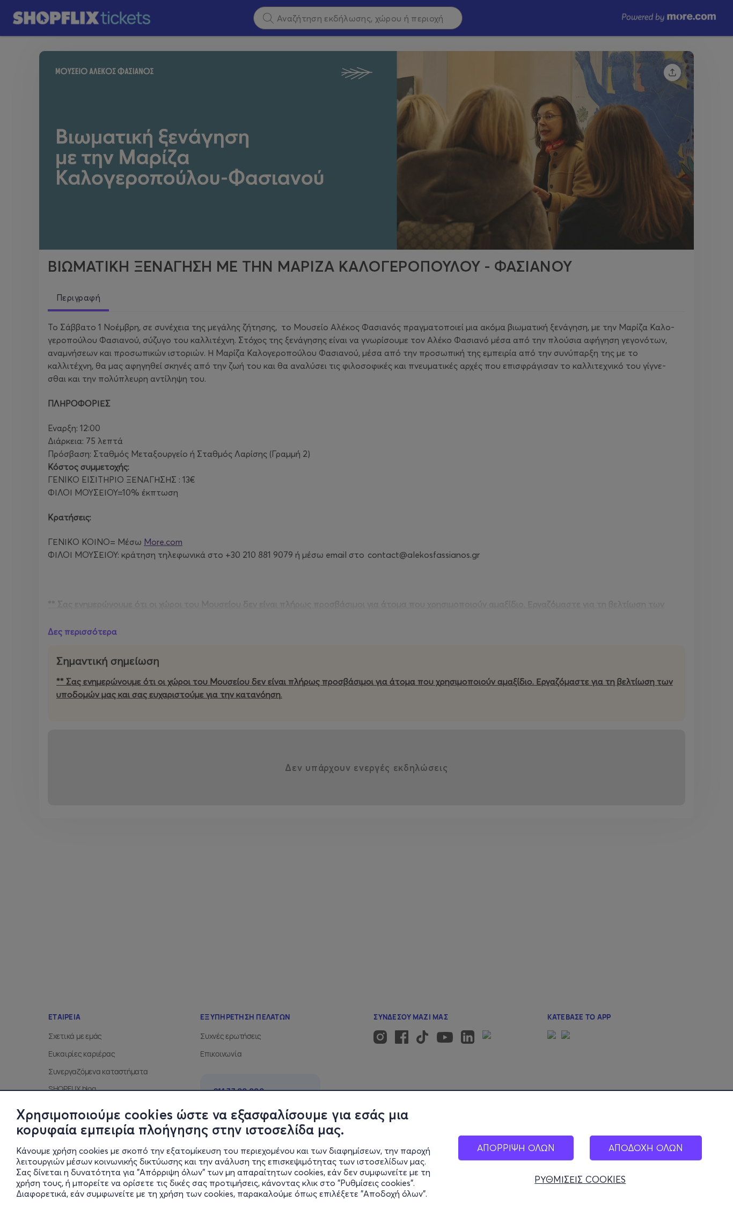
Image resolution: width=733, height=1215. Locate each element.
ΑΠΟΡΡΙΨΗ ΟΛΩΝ (516, 1147)
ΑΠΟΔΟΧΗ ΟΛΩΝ (646, 1147)
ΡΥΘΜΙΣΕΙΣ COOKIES (580, 1179)
